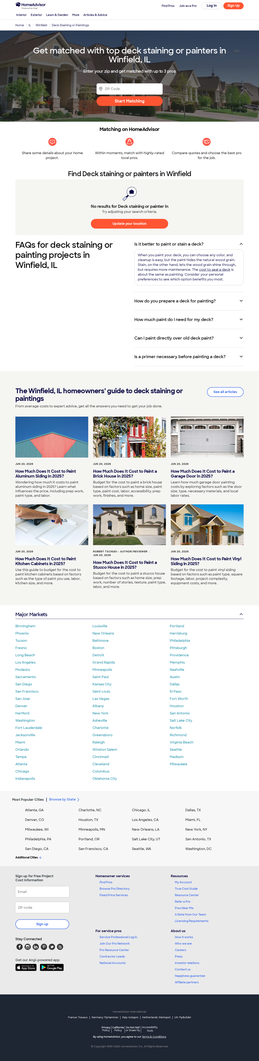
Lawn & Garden (57, 15)
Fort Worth (179, 699)
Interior (21, 15)
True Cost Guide (186, 889)
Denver (21, 706)
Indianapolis (25, 779)
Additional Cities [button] (26, 857)
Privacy (106, 1029)
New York (100, 713)
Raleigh (98, 742)
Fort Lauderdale (28, 728)
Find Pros (106, 882)
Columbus (100, 771)
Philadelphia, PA (38, 839)
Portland (177, 626)
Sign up (42, 924)
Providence (179, 655)
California (118, 1029)
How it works (184, 937)
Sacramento (25, 677)
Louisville (99, 626)
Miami (20, 742)
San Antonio (180, 713)
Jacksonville (25, 735)
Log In (212, 5)
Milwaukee (178, 764)
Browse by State (62, 799)
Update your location (129, 224)
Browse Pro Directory (115, 889)
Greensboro (102, 735)
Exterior (36, 15)
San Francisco (26, 691)
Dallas (174, 684)
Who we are (183, 943)
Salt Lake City (181, 720)
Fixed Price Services (114, 895)
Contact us (183, 969)
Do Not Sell (133, 1029)
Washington (25, 720)
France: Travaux (78, 1017)
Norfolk (176, 728)
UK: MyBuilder (182, 1017)
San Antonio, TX (198, 839)
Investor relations (187, 963)
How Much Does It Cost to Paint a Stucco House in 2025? (125, 565)
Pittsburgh (178, 648)
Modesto (22, 670)
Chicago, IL (141, 810)
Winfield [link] (41, 25)
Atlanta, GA (34, 810)
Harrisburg (178, 633)
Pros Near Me (184, 908)
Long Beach (25, 655)
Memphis (177, 662)
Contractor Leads (112, 956)
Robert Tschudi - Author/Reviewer (120, 551)
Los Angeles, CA (145, 820)
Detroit (98, 655)
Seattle (176, 749)
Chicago (22, 771)
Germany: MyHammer (104, 1017)
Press (179, 956)
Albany (98, 706)
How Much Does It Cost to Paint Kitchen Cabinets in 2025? (45, 561)
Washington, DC (198, 849)
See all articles (225, 392)
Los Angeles (25, 662)
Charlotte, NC (90, 810)
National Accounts (113, 963)
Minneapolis (102, 670)
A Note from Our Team (190, 914)
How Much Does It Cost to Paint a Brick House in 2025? (125, 474)
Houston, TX (88, 820)
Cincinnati (100, 757)
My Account (183, 882)
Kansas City (101, 684)
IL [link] (30, 25)
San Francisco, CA (93, 849)
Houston (177, 706)
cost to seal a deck (214, 270)
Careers (180, 950)
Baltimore (100, 641)
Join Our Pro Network (115, 943)
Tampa (21, 757)
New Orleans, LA (145, 829)
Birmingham (25, 626)
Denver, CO (34, 820)
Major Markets (31, 614)
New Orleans (103, 633)
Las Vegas (100, 699)
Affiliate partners (187, 982)
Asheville (99, 720)
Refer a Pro (182, 901)
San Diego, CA (37, 849)
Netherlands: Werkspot (156, 1017)
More (75, 15)
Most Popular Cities (28, 800)
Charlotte (100, 728)
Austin (175, 677)
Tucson (21, 641)
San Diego (23, 684)
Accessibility (150, 1029)
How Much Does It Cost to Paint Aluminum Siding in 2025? (45, 474)
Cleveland (100, 764)
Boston (98, 648)
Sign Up (233, 5)
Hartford (22, 713)
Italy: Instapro (130, 1017)
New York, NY (196, 829)
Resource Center (187, 895)
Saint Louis (101, 691)
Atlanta (21, 764)
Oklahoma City (104, 779)
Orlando (22, 749)
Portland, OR (89, 839)
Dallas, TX (193, 810)
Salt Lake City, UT (146, 839)
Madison (177, 757)
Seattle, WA (141, 849)
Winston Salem (104, 749)
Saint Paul (100, 677)
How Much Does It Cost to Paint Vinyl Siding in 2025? (206, 561)
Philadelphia (180, 641)
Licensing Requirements (191, 921)
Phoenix (22, 633)
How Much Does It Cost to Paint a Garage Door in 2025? (203, 474)
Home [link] (19, 25)
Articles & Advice (95, 15)
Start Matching (129, 101)
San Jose (22, 699)
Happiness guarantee (190, 976)
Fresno (21, 648)
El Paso (176, 691)
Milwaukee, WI (37, 829)
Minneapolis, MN (92, 829)
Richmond (178, 735)
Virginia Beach (181, 742)
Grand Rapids (103, 662)
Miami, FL (193, 820)
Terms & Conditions (154, 1036)
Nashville (177, 670)
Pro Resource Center (114, 950)
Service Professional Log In (118, 937)
